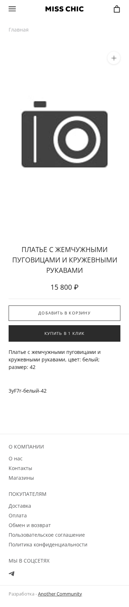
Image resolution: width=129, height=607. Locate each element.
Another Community (60, 594)
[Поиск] (25, 8)
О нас (16, 458)
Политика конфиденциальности (48, 544)
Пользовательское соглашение (47, 534)
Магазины (21, 477)
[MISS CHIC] (64, 9)
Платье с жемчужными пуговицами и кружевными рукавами (64, 260)
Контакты (20, 468)
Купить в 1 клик (64, 333)
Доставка (20, 505)
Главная (19, 29)
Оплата (18, 515)
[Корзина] (116, 9)
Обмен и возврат (30, 525)
